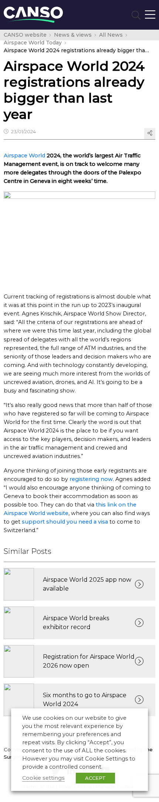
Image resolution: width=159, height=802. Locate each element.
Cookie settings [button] (43, 778)
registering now (91, 479)
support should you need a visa (65, 521)
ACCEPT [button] (95, 778)
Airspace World (24, 155)
